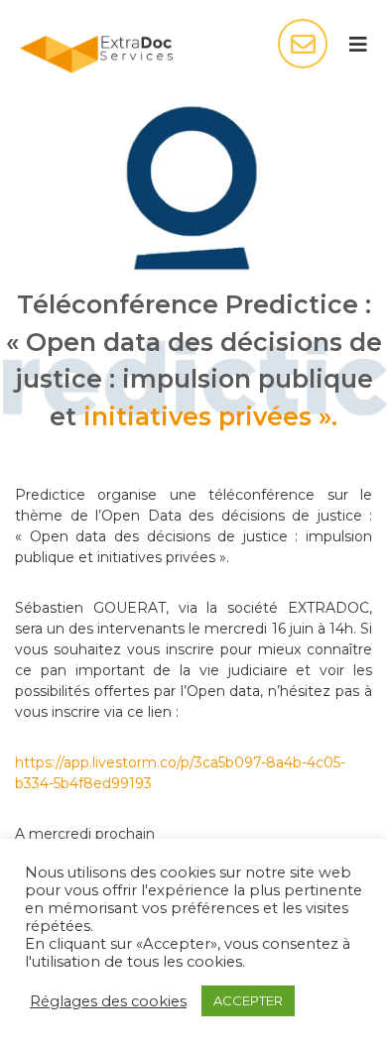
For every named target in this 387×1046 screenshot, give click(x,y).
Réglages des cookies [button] (108, 1001)
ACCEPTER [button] (248, 1000)
